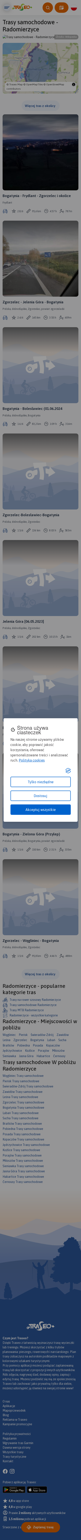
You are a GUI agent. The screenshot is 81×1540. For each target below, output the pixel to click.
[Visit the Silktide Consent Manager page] (68, 770)
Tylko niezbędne (41, 782)
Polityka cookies (32, 760)
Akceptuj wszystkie (40, 810)
